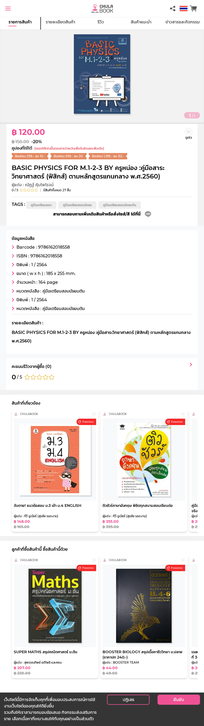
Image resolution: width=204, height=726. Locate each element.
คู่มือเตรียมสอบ (41, 205)
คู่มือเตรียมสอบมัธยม (77, 205)
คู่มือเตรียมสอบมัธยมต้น (119, 205)
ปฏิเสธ (128, 699)
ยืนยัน (178, 699)
